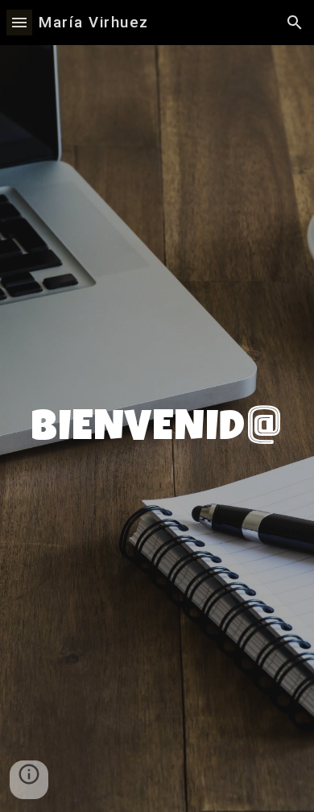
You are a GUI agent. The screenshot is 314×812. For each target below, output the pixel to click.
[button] (19, 22)
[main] (157, 428)
